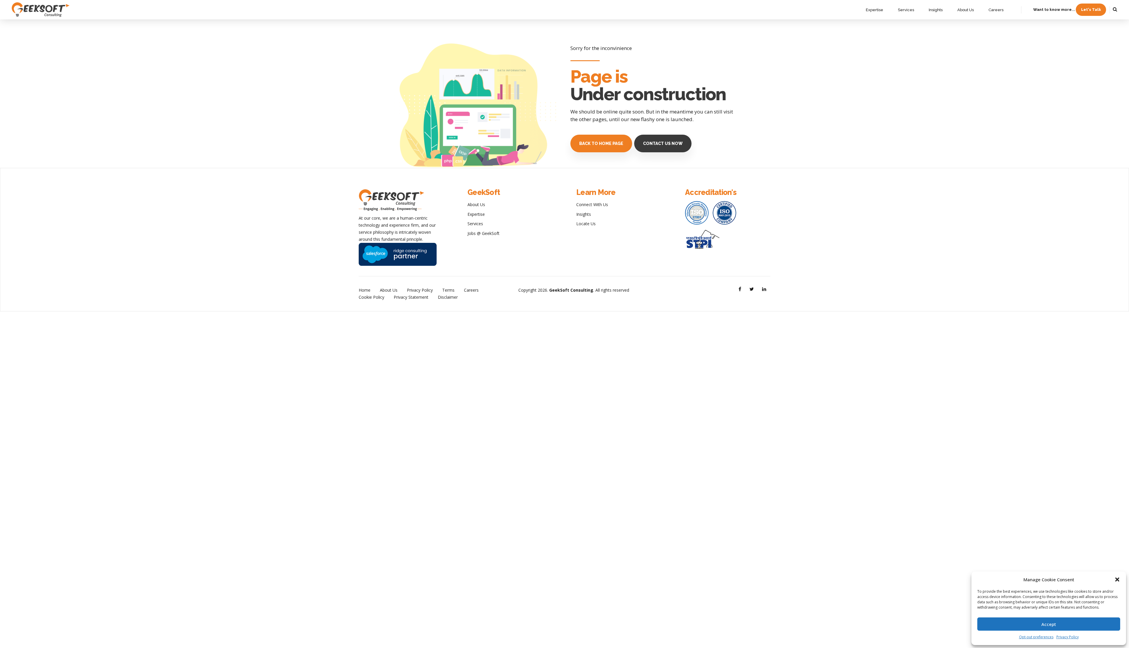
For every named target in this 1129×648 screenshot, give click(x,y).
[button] (1117, 579)
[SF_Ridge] (398, 254)
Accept (1048, 624)
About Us (965, 10)
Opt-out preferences (1036, 636)
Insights (936, 10)
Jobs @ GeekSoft (483, 233)
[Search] (1115, 9)
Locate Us (586, 223)
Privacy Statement (411, 297)
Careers (995, 10)
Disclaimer (448, 297)
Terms (448, 290)
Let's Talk (1091, 9)
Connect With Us (592, 204)
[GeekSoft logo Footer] (391, 200)
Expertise (874, 10)
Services (906, 10)
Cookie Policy (371, 297)
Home (364, 290)
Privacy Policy (1067, 636)
